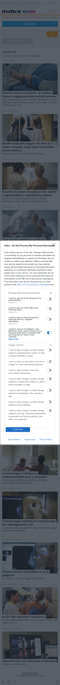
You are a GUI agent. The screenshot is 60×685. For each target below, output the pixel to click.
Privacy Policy (46, 439)
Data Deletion (14, 439)
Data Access (30, 439)
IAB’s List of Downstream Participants (33, 284)
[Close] (54, 245)
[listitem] (30, 292)
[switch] (49, 299)
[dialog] (30, 342)
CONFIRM (18, 429)
